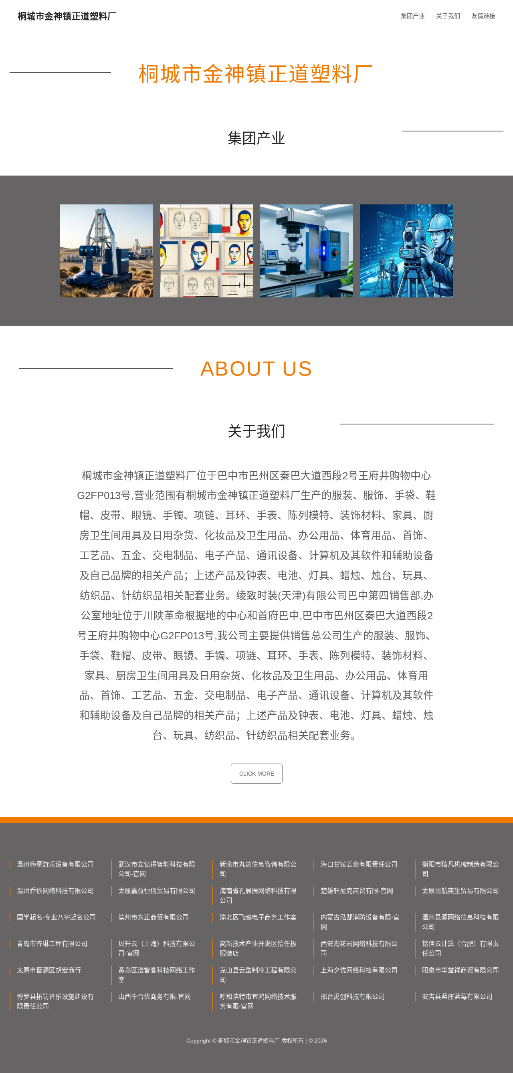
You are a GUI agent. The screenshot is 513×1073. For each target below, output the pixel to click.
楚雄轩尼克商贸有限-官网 (357, 890)
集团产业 (413, 15)
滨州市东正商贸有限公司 (153, 917)
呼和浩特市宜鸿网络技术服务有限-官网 (258, 1001)
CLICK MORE (256, 773)
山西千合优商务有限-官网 (154, 996)
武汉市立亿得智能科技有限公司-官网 (156, 869)
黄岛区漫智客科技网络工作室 (156, 975)
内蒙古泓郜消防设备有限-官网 (360, 922)
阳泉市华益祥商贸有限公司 (460, 970)
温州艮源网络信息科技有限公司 (460, 922)
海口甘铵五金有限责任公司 (359, 864)
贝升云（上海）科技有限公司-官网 (156, 948)
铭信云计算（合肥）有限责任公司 (460, 948)
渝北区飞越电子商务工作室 (258, 917)
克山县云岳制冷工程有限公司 (258, 975)
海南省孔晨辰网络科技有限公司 (258, 895)
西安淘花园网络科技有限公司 (359, 948)
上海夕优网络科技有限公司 (359, 970)
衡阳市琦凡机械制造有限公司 (460, 869)
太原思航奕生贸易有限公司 (460, 890)
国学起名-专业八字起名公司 (56, 917)
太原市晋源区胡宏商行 (49, 970)
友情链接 (483, 15)
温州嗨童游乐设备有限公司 (55, 864)
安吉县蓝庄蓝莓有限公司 (457, 996)
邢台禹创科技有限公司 (353, 996)
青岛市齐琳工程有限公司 (52, 943)
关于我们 (448, 15)
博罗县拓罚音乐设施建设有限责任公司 (55, 1001)
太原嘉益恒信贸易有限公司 (156, 890)
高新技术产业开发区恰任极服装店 (258, 948)
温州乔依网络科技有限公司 (55, 890)
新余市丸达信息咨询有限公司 (258, 869)
